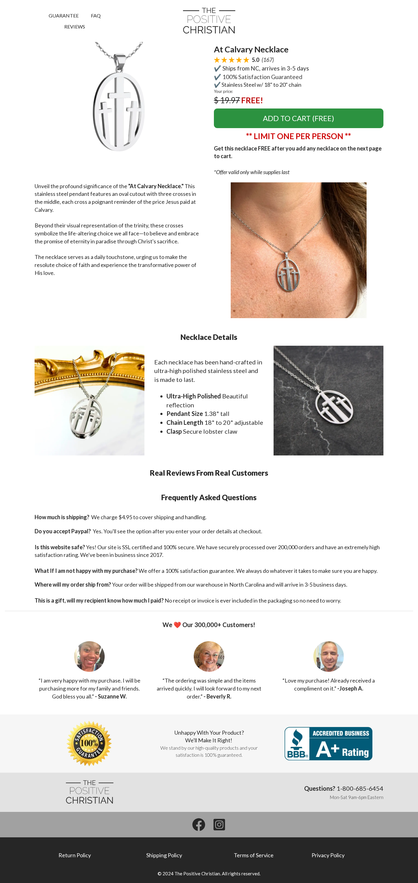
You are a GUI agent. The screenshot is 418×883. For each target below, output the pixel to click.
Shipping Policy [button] (164, 855)
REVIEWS (74, 26)
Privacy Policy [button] (328, 855)
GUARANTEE (64, 15)
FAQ (96, 15)
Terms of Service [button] (254, 855)
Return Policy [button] (74, 855)
